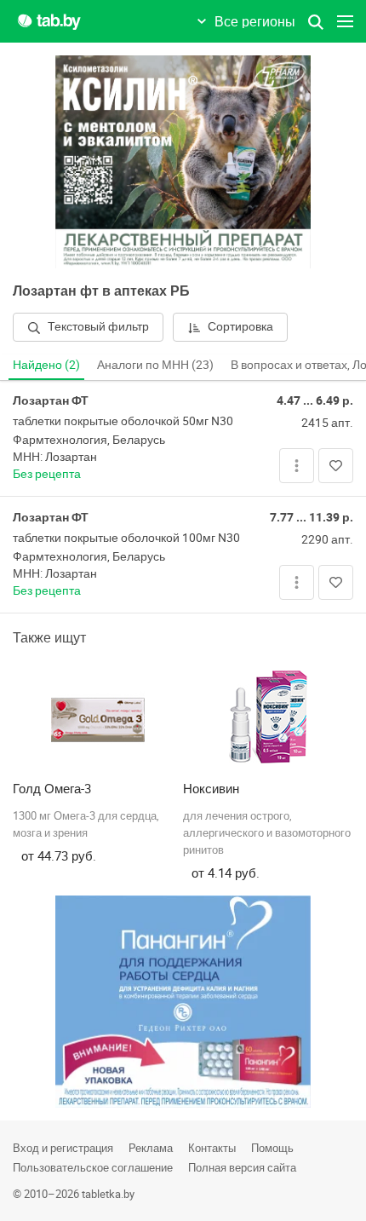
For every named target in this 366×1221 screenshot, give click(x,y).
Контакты (212, 1147)
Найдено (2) (46, 364)
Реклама (151, 1147)
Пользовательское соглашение (93, 1167)
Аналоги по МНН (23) (155, 364)
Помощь (272, 1147)
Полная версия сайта (242, 1167)
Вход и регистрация (63, 1147)
